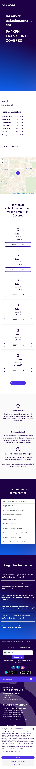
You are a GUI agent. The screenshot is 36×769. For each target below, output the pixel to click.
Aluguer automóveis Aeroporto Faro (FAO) (12, 710)
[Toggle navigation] (32, 4)
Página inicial (6, 642)
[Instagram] (23, 667)
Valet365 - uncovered (10, 524)
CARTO (33, 193)
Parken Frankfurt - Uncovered (13, 515)
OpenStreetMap (21, 193)
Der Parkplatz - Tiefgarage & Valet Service (17, 533)
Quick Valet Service (9, 519)
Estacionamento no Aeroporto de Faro (12, 699)
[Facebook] (13, 667)
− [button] (2, 162)
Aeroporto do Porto (7, 697)
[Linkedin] (18, 667)
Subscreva (18, 657)
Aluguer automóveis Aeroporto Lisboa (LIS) (13, 714)
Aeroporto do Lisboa (7, 695)
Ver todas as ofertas (18, 383)
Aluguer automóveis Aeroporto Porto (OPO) (13, 712)
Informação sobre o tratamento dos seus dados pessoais (18, 661)
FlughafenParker (8, 506)
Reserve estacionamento (11, 694)
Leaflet (14, 193)
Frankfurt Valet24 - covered (12, 537)
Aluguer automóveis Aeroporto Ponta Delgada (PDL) (15, 719)
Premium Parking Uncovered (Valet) (14, 501)
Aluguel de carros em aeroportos (14, 709)
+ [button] (2, 160)
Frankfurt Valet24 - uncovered (13, 528)
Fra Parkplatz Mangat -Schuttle (13, 510)
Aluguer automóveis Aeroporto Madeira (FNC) (14, 718)
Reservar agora (18, 244)
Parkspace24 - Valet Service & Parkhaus (16, 542)
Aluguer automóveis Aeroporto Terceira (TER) (13, 716)
